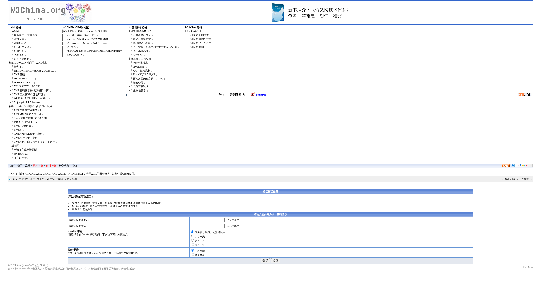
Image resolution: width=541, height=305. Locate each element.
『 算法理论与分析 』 (142, 43)
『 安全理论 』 (138, 54)
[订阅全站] (506, 166)
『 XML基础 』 (19, 74)
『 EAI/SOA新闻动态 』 (198, 35)
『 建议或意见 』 (20, 153)
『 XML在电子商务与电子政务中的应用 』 (34, 141)
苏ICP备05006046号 (19, 268)
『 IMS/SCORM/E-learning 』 (26, 122)
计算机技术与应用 (141, 58)
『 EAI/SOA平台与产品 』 (199, 43)
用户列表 (524, 179)
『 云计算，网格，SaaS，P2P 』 (81, 35)
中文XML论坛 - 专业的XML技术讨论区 (41, 179)
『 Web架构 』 (71, 47)
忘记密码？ (233, 226)
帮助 (74, 165)
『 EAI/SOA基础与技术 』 (199, 38)
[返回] (15, 179)
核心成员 (64, 165)
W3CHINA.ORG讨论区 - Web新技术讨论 (85, 31)
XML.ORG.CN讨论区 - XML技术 (28, 62)
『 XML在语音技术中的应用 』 (28, 110)
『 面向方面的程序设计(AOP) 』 (148, 78)
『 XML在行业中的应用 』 (26, 137)
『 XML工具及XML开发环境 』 (28, 94)
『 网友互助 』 (19, 54)
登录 (19, 165)
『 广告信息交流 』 (21, 47)
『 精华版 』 (18, 66)
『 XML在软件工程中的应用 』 (28, 133)
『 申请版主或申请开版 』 (25, 149)
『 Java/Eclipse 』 (139, 66)
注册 (27, 165)
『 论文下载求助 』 (21, 58)
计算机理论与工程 (141, 31)
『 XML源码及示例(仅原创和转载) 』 (31, 90)
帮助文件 (97, 202)
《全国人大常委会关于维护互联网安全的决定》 (56, 268)
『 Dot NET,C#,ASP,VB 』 (144, 74)
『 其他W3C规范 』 (74, 54)
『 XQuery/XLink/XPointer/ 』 (27, 102)
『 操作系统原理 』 (141, 50)
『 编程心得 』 (138, 82)
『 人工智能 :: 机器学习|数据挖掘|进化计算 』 (155, 47)
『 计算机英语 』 (20, 43)
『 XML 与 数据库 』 (22, 126)
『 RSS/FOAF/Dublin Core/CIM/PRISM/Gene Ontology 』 (94, 50)
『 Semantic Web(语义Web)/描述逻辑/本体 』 (87, 38)
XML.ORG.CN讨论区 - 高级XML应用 (31, 106)
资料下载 (51, 165)
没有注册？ (233, 220)
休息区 (15, 31)
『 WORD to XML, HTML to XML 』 (31, 98)
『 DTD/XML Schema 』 (24, 78)
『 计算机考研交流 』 (142, 35)
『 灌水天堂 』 (19, 38)
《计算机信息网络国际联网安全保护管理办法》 (109, 268)
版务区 (15, 145)
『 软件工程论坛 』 (141, 86)
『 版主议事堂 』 (20, 157)
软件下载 (38, 165)
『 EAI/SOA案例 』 (196, 47)
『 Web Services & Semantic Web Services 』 (86, 43)
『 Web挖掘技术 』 (140, 62)
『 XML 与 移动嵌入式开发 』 (27, 114)
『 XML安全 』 (19, 130)
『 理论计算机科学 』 (142, 38)
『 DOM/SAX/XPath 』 (23, 82)
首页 (12, 165)
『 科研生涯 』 (19, 50)
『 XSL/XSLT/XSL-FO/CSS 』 (27, 86)
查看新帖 (510, 179)
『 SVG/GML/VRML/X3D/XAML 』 (31, 118)
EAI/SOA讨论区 (194, 31)
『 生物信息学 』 (139, 90)
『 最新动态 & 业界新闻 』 (26, 35)
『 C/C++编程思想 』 (141, 70)
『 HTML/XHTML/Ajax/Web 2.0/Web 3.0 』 (34, 70)
